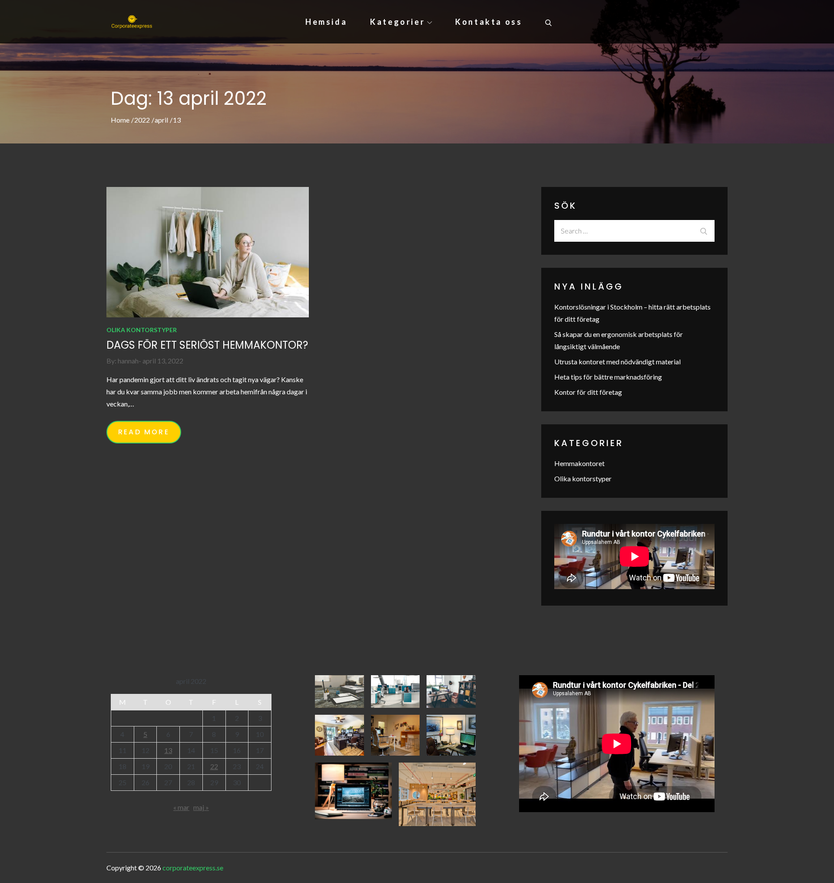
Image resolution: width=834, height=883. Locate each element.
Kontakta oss (488, 22)
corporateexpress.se (192, 867)
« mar (181, 807)
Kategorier (397, 22)
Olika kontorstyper (141, 329)
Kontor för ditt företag (588, 392)
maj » (201, 807)
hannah (128, 361)
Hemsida (326, 22)
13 (168, 750)
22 (214, 766)
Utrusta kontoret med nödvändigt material (617, 361)
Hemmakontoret (579, 463)
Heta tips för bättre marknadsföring (608, 377)
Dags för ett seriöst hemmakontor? (207, 345)
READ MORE (143, 432)
